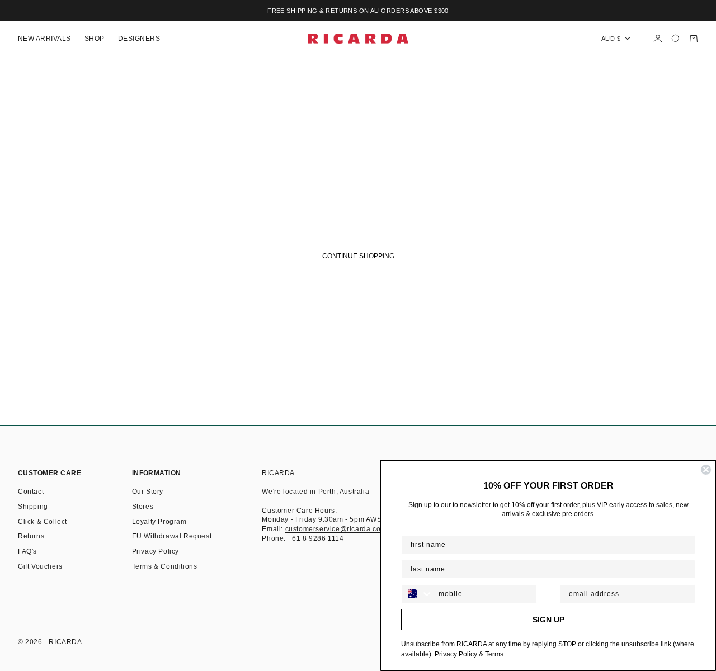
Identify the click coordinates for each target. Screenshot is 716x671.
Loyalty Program (159, 522)
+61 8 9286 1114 (316, 538)
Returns (31, 536)
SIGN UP (548, 619)
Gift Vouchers (40, 566)
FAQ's (27, 551)
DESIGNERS (139, 38)
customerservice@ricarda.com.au (341, 529)
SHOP (94, 38)
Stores (143, 507)
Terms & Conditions (164, 566)
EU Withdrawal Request (172, 536)
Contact (31, 491)
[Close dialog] (706, 469)
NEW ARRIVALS (44, 38)
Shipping (33, 507)
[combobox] (417, 594)
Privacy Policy (155, 551)
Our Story (147, 491)
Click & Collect (42, 522)
